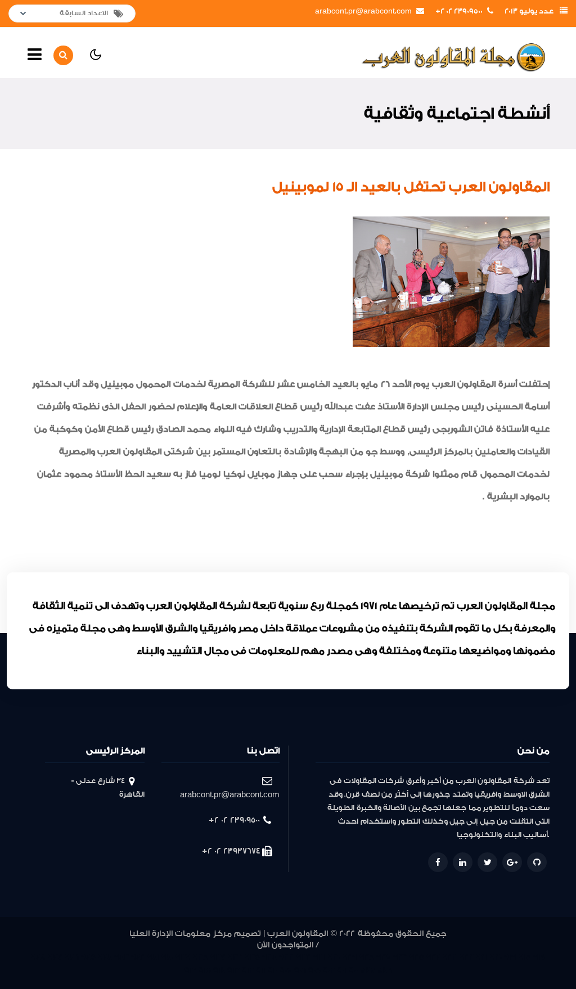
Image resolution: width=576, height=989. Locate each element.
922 (467, 957)
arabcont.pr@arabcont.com (363, 11)
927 (383, 957)
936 (235, 957)
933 (286, 957)
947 (55, 957)
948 (38, 957)
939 (183, 957)
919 (510, 957)
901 (341, 971)
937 (218, 957)
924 (433, 957)
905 (314, 971)
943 (121, 957)
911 (261, 971)
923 (450, 957)
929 (350, 957)
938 (200, 957)
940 (167, 957)
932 (303, 957)
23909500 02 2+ (459, 11)
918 (525, 957)
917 (539, 957)
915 (205, 971)
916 (190, 971)
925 (417, 957)
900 (353, 971)
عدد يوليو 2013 (529, 11)
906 (300, 971)
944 (105, 957)
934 (269, 957)
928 (366, 957)
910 (272, 971)
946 (72, 957)
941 (153, 957)
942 (138, 957)
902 (329, 971)
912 (248, 971)
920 (496, 957)
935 (252, 957)
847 (368, 971)
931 (319, 957)
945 (88, 957)
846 (384, 971)
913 (233, 971)
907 (286, 971)
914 (219, 971)
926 (400, 957)
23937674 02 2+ (231, 851)
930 (334, 957)
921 (482, 957)
